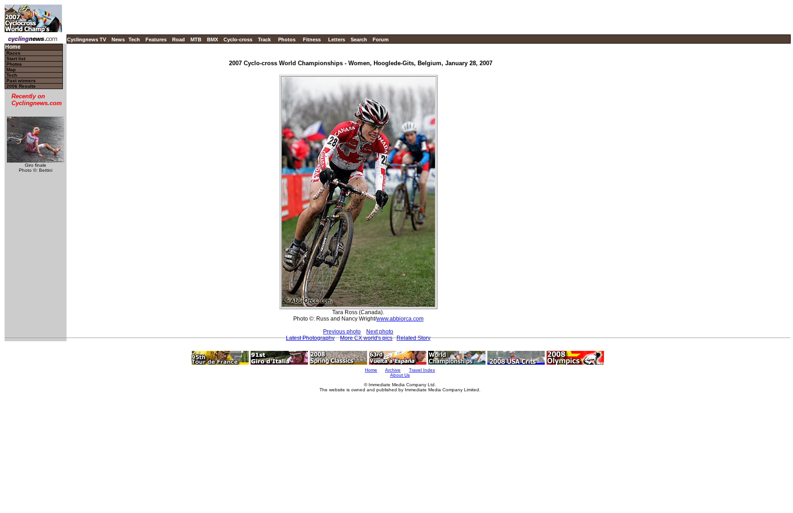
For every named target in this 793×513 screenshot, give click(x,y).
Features (156, 39)
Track (264, 39)
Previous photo (342, 331)
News (118, 39)
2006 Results (21, 86)
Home (13, 47)
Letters (336, 39)
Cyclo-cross (237, 39)
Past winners (21, 80)
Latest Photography (310, 338)
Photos (287, 39)
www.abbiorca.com (400, 319)
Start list (15, 58)
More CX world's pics (366, 338)
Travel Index (422, 369)
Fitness (312, 39)
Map (11, 69)
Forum (381, 39)
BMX (212, 39)
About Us (400, 375)
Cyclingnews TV (86, 39)
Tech (134, 39)
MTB (195, 39)
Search (359, 39)
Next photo (379, 331)
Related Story (413, 338)
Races (13, 53)
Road (178, 39)
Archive (393, 369)
